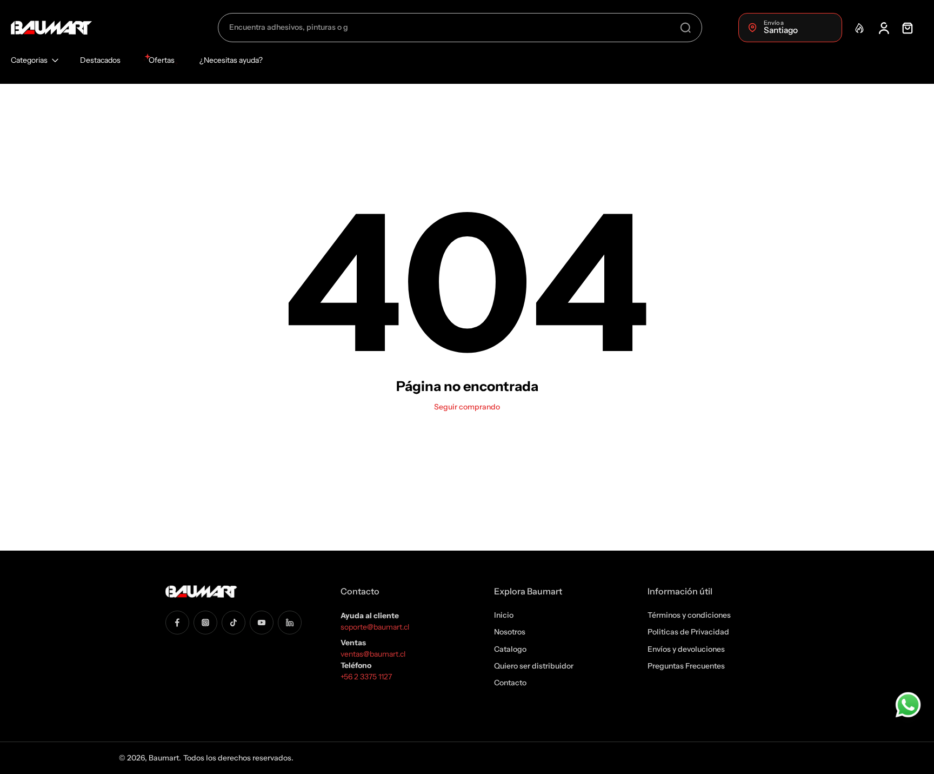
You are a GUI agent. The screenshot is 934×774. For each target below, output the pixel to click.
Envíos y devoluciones (686, 648)
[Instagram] (205, 622)
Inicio (503, 615)
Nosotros (509, 632)
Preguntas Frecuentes (686, 666)
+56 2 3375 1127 (366, 677)
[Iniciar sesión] (883, 27)
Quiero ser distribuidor (533, 666)
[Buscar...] (685, 27)
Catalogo (510, 648)
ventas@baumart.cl (374, 654)
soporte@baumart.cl (375, 627)
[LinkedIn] (290, 622)
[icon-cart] (907, 27)
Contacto (510, 682)
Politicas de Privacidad (688, 632)
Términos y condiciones (689, 615)
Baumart (164, 758)
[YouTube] (261, 622)
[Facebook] (177, 622)
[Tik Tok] (233, 622)
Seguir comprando (467, 407)
